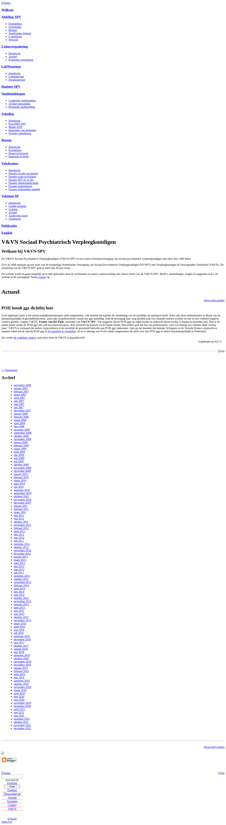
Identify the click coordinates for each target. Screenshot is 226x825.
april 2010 (19, 483)
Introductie (14, 53)
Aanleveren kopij (18, 215)
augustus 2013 (22, 575)
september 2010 (22, 493)
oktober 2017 (21, 645)
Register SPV (10, 86)
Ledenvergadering (14, 46)
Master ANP (15, 127)
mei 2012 (19, 534)
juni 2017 (19, 642)
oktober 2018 (21, 658)
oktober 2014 (21, 598)
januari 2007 (21, 388)
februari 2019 (21, 671)
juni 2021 (19, 715)
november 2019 (22, 687)
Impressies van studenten (22, 130)
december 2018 (22, 664)
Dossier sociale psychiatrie (23, 173)
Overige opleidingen (19, 133)
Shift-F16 (6, 821)
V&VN (12, 808)
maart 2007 (20, 394)
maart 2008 (20, 420)
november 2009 (22, 467)
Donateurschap (16, 79)
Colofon (13, 209)
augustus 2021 (22, 718)
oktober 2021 (21, 721)
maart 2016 (20, 623)
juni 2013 (19, 569)
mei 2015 (19, 610)
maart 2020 (20, 690)
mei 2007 (19, 401)
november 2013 (22, 582)
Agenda (12, 797)
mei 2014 (19, 591)
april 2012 (19, 531)
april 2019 (19, 674)
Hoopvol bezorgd (18, 153)
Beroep (6, 140)
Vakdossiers (9, 163)
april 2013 (19, 563)
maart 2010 (20, 480)
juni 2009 (19, 458)
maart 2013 (20, 559)
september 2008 (22, 432)
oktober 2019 (21, 683)
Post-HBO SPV (17, 123)
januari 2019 (21, 667)
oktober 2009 (21, 464)
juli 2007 (19, 407)
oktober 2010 (21, 496)
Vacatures (12, 801)
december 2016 (22, 639)
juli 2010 (19, 486)
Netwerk (13, 39)
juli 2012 (19, 540)
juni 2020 (19, 699)
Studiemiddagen (13, 94)
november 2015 (22, 620)
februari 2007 (21, 391)
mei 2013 (19, 566)
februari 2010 (21, 477)
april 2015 (19, 607)
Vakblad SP (10, 196)
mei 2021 (19, 712)
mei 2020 (19, 696)
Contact (12, 804)
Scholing (7, 114)
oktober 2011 (21, 521)
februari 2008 (21, 416)
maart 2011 (20, 512)
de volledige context (25, 337)
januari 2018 (21, 648)
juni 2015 (19, 613)
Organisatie (14, 26)
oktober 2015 (21, 617)
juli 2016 (19, 633)
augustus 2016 (22, 636)
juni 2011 (19, 518)
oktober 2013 (21, 578)
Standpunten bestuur (19, 33)
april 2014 (19, 588)
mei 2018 (19, 652)
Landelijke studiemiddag (22, 100)
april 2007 (19, 397)
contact (42, 277)
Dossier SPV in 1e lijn (20, 179)
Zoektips (12, 790)
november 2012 (22, 550)
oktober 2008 (21, 435)
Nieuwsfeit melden (214, 300)
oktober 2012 (21, 547)
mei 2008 (19, 426)
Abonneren (14, 218)
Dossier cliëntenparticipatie (23, 182)
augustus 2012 (22, 544)
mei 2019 (19, 677)
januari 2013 (21, 556)
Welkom (7, 10)
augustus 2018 (22, 655)
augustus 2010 (22, 490)
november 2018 (22, 661)
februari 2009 (21, 445)
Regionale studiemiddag (21, 106)
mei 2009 (19, 455)
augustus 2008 (22, 429)
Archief (12, 56)
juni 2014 (19, 594)
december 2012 (22, 553)
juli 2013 (19, 572)
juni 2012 (19, 537)
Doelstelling (15, 23)
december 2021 (22, 728)
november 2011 (22, 524)
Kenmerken (15, 150)
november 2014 (22, 601)
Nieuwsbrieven (12, 793)
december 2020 (22, 706)
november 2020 (22, 702)
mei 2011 (19, 515)
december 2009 (22, 470)
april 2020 (19, 693)
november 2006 (22, 385)
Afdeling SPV (11, 17)
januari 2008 (21, 413)
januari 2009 (21, 442)
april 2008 (19, 423)
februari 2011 (21, 509)
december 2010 (22, 502)
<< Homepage (9, 370)
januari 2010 (21, 474)
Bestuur (12, 30)
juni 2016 (19, 629)
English (6, 233)
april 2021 (19, 709)
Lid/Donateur (11, 66)
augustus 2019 (22, 680)
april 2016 (19, 626)
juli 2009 (19, 461)
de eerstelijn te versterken (62, 331)
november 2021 (22, 725)
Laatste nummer (17, 206)
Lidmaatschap (16, 76)
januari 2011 (21, 505)
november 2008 (22, 439)
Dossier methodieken (20, 186)
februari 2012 (21, 528)
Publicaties (9, 226)
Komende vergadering (20, 59)
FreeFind (12, 783)
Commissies (15, 36)
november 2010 (22, 499)
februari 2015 (21, 604)
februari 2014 (21, 585)
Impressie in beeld (18, 156)
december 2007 (22, 410)
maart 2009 (20, 448)
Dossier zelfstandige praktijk (24, 189)
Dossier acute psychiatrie (22, 176)
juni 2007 (19, 404)
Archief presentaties (19, 103)
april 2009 (19, 451)
